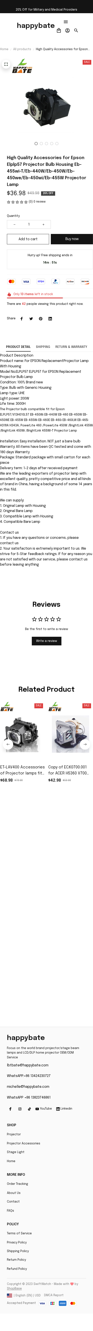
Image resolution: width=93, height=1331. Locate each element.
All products (22, 49)
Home (4, 49)
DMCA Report (54, 1295)
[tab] (36, 143)
